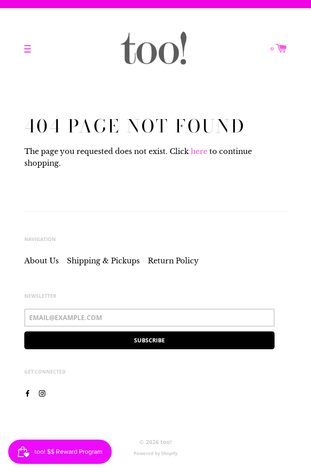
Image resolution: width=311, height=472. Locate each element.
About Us (41, 260)
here (199, 151)
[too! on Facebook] (27, 393)
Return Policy (173, 260)
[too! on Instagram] (42, 393)
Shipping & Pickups (103, 260)
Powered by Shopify (155, 453)
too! (166, 442)
